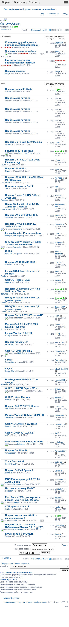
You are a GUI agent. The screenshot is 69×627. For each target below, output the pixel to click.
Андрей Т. (60, 151)
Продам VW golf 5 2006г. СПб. (21, 215)
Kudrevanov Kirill (8, 209)
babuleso (21, 444)
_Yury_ (4, 165)
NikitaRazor (22, 353)
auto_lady (59, 462)
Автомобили (49, 9)
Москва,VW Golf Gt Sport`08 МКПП (24, 415)
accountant (6, 47)
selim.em (9, 408)
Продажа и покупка (31, 9)
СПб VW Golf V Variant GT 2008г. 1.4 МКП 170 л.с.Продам (23, 243)
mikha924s (5, 182)
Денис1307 (6, 303)
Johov (3, 329)
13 (67, 30)
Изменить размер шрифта (65, 8)
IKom (19, 318)
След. (64, 545)
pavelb (16, 502)
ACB (7, 435)
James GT (9, 417)
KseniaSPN (6, 385)
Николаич (17, 530)
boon (57, 169)
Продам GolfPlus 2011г (18, 450)
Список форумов (12, 9)
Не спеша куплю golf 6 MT (20, 488)
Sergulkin (9, 491)
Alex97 (8, 400)
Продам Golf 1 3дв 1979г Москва (23, 142)
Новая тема (5, 29)
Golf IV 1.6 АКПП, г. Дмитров (21, 424)
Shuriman (9, 217)
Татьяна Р (5, 294)
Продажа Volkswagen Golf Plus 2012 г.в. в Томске (22, 290)
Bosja (7, 73)
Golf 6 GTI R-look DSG (17, 280)
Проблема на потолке (17, 98)
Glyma (15, 27)
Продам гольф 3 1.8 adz (18, 89)
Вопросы (19, 2)
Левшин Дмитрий (13, 254)
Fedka (3, 276)
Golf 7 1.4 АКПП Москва (18, 350)
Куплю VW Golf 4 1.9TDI (18, 333)
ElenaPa (8, 473)
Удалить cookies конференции (32, 602)
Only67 (20, 391)
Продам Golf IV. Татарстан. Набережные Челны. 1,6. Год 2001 (24, 526)
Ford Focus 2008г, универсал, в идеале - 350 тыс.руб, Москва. (22, 498)
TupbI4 (8, 536)
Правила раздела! (15, 71)
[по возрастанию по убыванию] (34, 552)
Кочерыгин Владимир (14, 235)
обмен (8, 359)
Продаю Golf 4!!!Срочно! (19, 470)
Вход (65, 14)
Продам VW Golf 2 (15, 168)
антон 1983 (10, 344)
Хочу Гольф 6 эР (14, 461)
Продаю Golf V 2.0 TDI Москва (22, 406)
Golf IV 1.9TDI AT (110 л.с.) (19, 432)
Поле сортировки (22, 549)
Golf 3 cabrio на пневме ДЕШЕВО (24, 441)
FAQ (42, 14)
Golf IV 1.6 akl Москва (17, 397)
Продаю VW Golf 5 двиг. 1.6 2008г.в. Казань (20, 225)
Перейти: (4, 566)
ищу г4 (9, 368)
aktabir (8, 282)
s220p (7, 335)
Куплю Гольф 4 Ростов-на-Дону (23, 233)
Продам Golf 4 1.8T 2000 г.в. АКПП (24, 315)
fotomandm (10, 426)
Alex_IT (58, 52)
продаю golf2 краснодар (19, 150)
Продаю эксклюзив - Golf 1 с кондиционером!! (21, 516)
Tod (6, 189)
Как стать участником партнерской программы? (20, 61)
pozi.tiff (8, 144)
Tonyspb (17, 247)
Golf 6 (8, 251)
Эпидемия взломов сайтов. (21, 51)
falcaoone (17, 484)
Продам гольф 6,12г (16, 342)
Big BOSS (59, 43)
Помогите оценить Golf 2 (19, 186)
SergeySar (9, 362)
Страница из (39, 30)
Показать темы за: (23, 545)
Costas (8, 91)
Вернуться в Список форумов (15, 563)
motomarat (17, 229)
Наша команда (10, 602)
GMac (7, 171)
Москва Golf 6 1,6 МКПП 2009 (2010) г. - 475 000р (21, 325)
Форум (6, 2)
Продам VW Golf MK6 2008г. (20, 262)
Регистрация (53, 14)
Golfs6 (8, 264)
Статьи (33, 2)
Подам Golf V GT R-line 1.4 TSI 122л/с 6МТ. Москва (22, 205)
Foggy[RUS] (10, 464)
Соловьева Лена (24, 153)
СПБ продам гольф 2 (17, 506)
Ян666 (4, 200)
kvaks (7, 509)
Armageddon (10, 453)
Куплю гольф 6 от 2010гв (19, 533)
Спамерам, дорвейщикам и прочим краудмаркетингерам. (22, 43)
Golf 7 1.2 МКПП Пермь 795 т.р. (22, 388)
